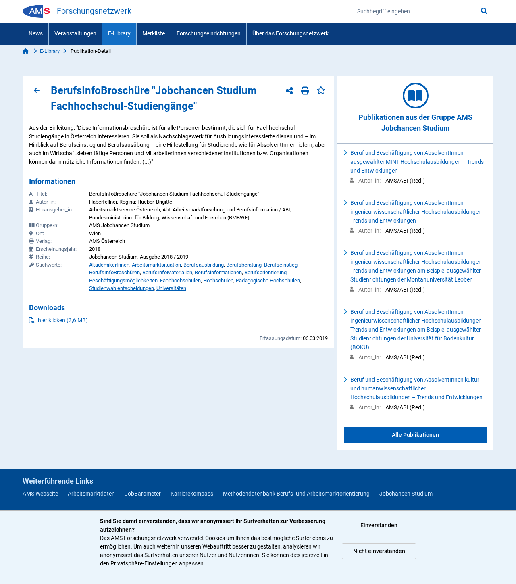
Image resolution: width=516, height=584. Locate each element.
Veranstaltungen (75, 33)
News (36, 33)
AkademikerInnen (109, 265)
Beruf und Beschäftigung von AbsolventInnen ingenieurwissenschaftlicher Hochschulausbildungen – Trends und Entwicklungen (418, 212)
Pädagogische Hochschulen (268, 280)
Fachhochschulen (180, 280)
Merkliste (153, 33)
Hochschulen (218, 280)
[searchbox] (422, 11)
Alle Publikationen (415, 435)
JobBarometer (143, 493)
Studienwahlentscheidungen (121, 288)
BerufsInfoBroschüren (114, 272)
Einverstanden (378, 525)
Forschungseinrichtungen (209, 33)
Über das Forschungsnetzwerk (290, 33)
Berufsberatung (244, 265)
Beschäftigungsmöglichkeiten (123, 280)
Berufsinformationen (218, 272)
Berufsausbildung (203, 265)
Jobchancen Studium (406, 493)
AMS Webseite (40, 493)
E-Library (119, 33)
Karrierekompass (192, 493)
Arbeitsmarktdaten (91, 493)
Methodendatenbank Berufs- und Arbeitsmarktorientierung (296, 493)
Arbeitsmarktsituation (156, 265)
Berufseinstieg (281, 265)
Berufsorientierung (265, 272)
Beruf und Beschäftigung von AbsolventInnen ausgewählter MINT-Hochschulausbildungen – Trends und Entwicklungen (417, 162)
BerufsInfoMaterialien (167, 272)
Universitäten (171, 288)
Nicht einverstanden (379, 551)
